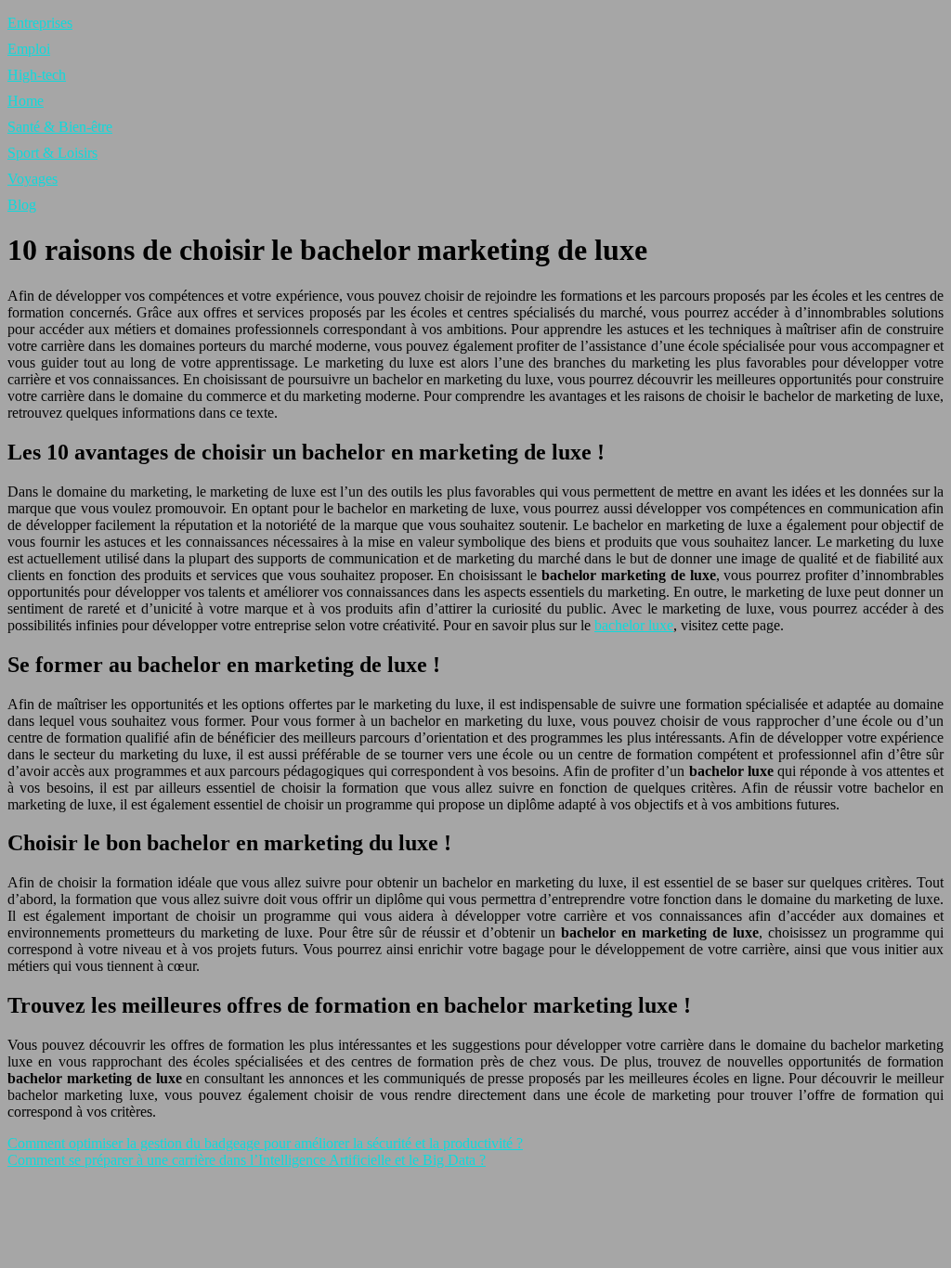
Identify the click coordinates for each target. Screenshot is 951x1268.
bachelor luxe (633, 625)
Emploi (28, 49)
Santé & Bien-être (59, 127)
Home (25, 101)
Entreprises (39, 23)
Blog (21, 205)
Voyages (32, 179)
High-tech (36, 75)
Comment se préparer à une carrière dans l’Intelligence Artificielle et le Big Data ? (246, 1160)
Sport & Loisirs (52, 153)
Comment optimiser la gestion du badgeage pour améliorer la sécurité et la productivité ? (265, 1143)
